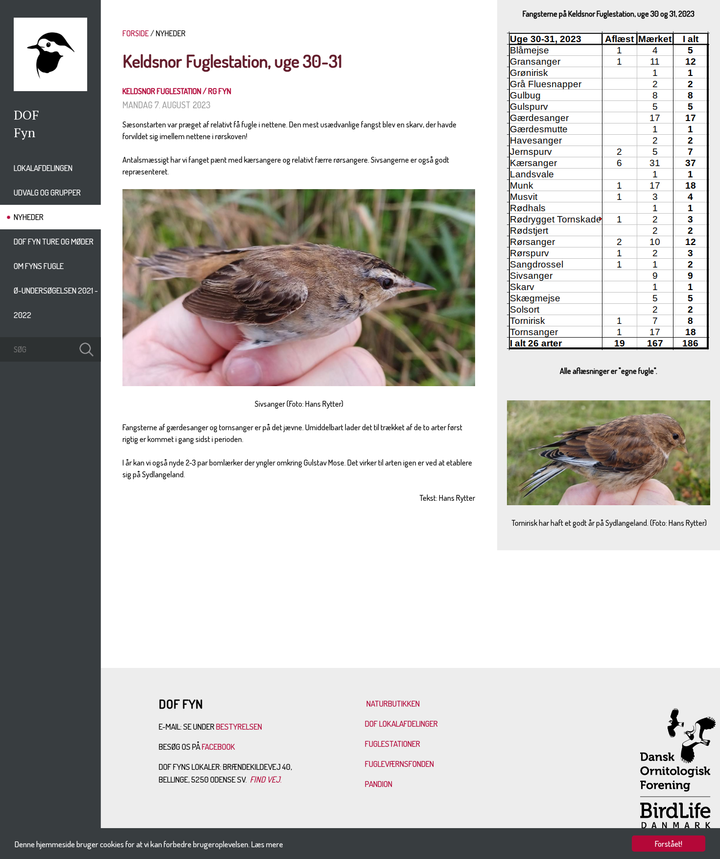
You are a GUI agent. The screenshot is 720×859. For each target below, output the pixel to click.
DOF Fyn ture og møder (54, 241)
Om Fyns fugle (39, 266)
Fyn (24, 132)
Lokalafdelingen (43, 168)
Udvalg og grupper (47, 192)
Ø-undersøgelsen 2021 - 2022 (56, 302)
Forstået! (668, 843)
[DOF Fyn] (50, 88)
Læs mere (267, 844)
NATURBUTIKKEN (393, 703)
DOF (26, 114)
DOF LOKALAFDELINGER (401, 723)
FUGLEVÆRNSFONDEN (399, 764)
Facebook (219, 746)
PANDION (378, 784)
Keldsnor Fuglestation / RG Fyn (176, 91)
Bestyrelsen (239, 726)
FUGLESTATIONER (392, 743)
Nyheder (29, 217)
